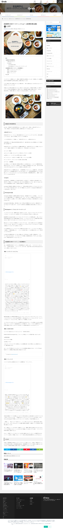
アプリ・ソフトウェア (19, 508)
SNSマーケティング (11, 18)
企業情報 (31, 501)
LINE (12, 28)
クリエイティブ (19, 15)
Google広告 (49, 50)
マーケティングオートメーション (52, 94)
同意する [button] (46, 526)
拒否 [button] (49, 526)
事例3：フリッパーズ (11, 72)
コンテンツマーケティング (51, 91)
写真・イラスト (5, 502)
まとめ (7, 74)
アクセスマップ (32, 502)
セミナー (55, 15)
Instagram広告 (49, 53)
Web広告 (48, 68)
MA (47, 76)
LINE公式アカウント (11, 61)
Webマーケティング (5, 506)
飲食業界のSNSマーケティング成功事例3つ (14, 68)
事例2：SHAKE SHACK (11, 71)
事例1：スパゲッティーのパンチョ (14, 69)
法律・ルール (49, 98)
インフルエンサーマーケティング (52, 90)
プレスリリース (5, 509)
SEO (3, 516)
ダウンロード (43, 15)
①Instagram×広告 (12, 64)
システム (58, 91)
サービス (31, 15)
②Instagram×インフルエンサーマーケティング (17, 66)
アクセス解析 (49, 58)
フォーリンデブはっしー (9, 312)
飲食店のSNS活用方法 (10, 60)
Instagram (16, 28)
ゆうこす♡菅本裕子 (8, 412)
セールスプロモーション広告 (20, 505)
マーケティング (7, 15)
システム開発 (18, 502)
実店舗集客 (56, 97)
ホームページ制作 (18, 501)
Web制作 (48, 45)
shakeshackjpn (14, 354)
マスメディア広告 (18, 506)
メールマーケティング (51, 97)
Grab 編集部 (8, 26)
